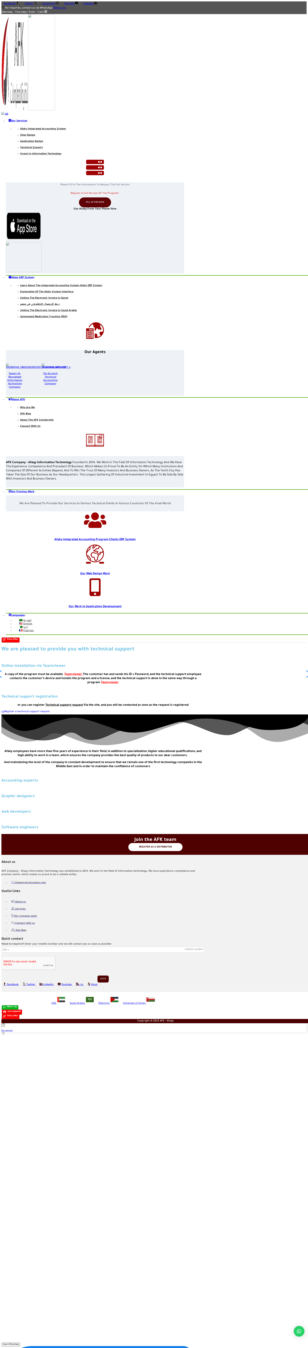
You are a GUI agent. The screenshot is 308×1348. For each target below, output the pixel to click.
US (6, 114)
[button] (10, 640)
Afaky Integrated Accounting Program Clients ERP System (95, 539)
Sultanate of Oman (134, 1003)
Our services (19, 121)
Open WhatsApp (11, 1344)
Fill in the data (95, 202)
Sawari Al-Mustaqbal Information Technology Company (14, 380)
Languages (18, 615)
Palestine (104, 1003)
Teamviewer (73, 674)
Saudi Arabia (78, 1003)
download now (97, 8)
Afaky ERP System (22, 277)
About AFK (18, 399)
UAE (54, 1003)
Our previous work (22, 492)
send (103, 979)
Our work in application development (95, 606)
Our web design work (95, 573)
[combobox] (6, 949)
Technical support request (64, 705)
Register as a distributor (155, 847)
